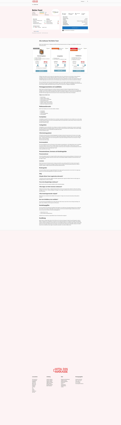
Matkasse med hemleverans (65, 379)
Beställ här (60, 70)
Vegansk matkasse (49, 381)
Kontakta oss (63, 382)
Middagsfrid (34, 381)
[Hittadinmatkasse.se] (35, 1)
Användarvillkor (63, 384)
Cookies (62, 386)
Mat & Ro (33, 392)
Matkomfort (34, 384)
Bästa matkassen (49, 385)
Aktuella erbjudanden (64, 381)
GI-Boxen (33, 386)
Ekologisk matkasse (50, 384)
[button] (87, 1)
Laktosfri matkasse (49, 379)
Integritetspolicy (63, 385)
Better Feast (34, 383)
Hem (33, 4)
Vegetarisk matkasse (50, 382)
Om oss (62, 383)
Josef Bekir (37, 31)
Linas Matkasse (34, 380)
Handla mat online (64, 380)
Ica (32, 387)
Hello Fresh (34, 382)
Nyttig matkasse (49, 383)
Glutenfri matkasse (49, 380)
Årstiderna (33, 385)
